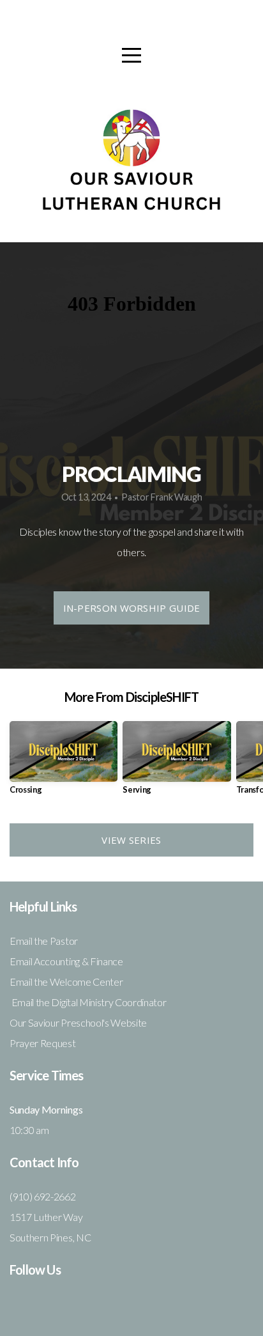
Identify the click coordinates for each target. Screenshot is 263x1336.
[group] (63, 763)
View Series (131, 840)
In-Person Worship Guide (131, 608)
